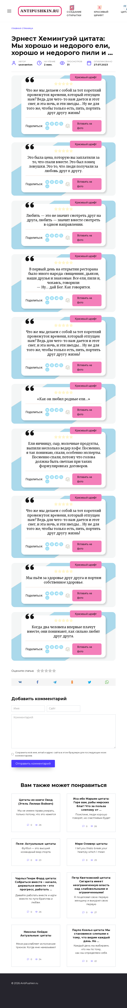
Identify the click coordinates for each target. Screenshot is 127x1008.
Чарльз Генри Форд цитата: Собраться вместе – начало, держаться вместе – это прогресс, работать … (36, 884)
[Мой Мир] (47, 128)
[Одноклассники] (52, 124)
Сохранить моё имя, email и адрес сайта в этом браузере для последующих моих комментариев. (60, 754)
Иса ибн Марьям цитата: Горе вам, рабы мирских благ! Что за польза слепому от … (91, 804)
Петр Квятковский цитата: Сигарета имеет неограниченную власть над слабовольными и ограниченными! (91, 885)
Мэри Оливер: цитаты (91, 843)
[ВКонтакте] (47, 124)
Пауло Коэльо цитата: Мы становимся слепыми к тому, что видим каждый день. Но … (91, 935)
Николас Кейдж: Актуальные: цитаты (35, 933)
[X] (61, 124)
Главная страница (22, 28)
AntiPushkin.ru (39, 11)
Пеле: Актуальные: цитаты (36, 843)
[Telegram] (57, 124)
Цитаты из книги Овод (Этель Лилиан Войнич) (35, 801)
